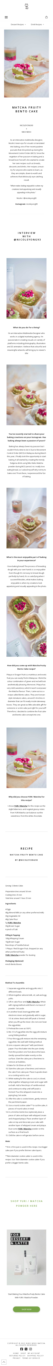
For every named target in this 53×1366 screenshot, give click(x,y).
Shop (23, 1353)
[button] (6, 17)
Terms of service (31, 1358)
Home (16, 1353)
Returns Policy (17, 1356)
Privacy (16, 1358)
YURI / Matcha (14, 922)
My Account (34, 1353)
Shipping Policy (35, 1356)
